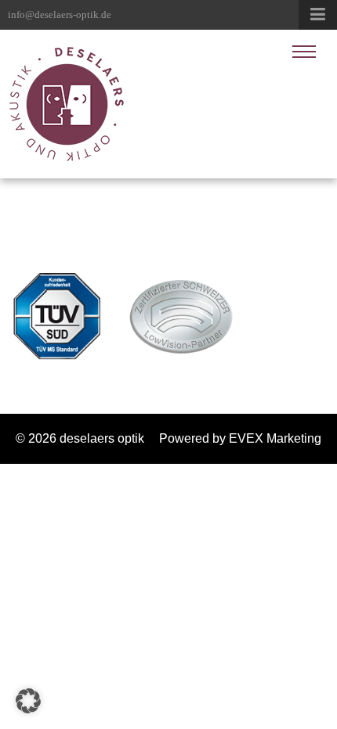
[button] (28, 701)
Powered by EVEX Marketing (240, 438)
